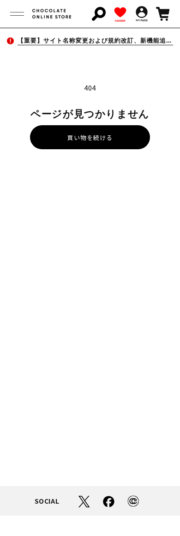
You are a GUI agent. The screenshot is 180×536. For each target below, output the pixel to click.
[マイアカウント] (142, 14)
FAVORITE (120, 20)
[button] (17, 14)
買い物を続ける (90, 137)
